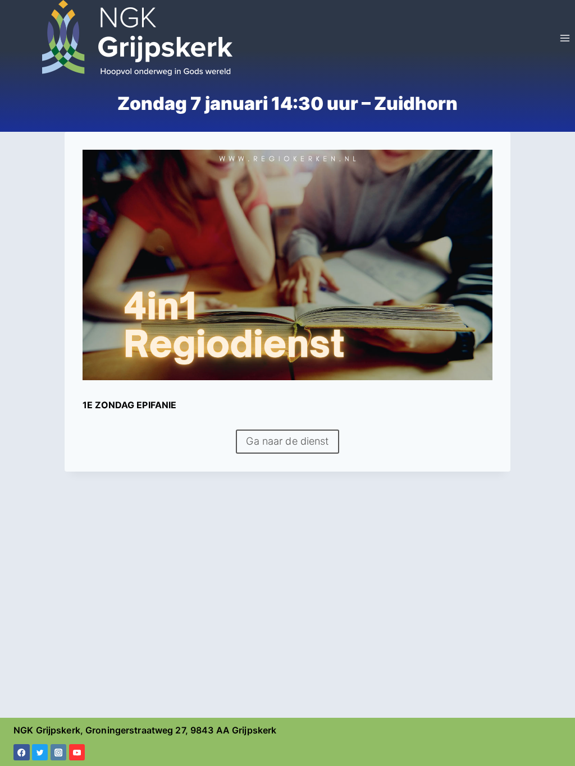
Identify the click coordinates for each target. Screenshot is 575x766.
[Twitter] (40, 752)
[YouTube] (77, 752)
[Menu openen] (564, 38)
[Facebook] (21, 752)
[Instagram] (59, 752)
